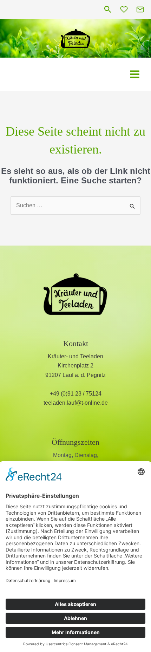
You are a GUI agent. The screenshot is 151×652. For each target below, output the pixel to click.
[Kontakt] (140, 9)
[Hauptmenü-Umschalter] (134, 74)
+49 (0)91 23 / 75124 (75, 394)
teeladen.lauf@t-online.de (76, 403)
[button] (108, 9)
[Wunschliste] (124, 9)
